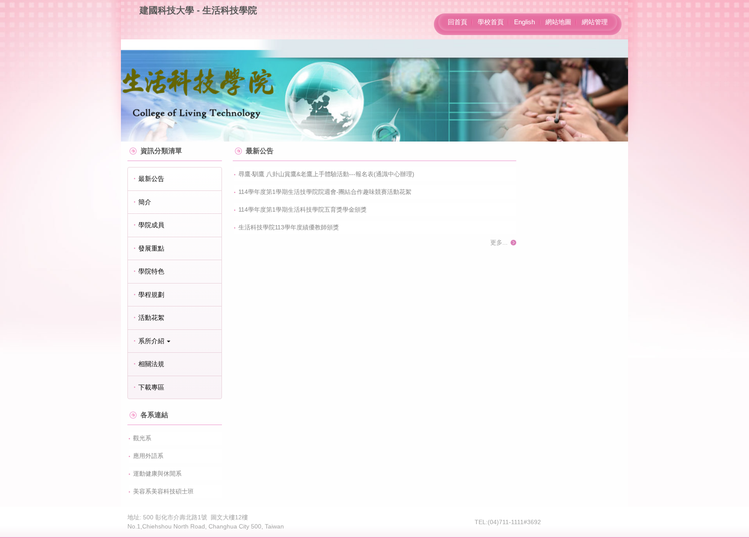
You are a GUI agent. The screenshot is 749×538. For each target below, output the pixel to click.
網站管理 (595, 22)
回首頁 (457, 22)
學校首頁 (491, 22)
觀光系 (142, 438)
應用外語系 (148, 455)
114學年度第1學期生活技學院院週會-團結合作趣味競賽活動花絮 (324, 191)
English (524, 22)
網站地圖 (558, 22)
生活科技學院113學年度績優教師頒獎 (288, 227)
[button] (174, 341)
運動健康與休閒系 (157, 473)
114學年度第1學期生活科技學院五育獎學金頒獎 (302, 209)
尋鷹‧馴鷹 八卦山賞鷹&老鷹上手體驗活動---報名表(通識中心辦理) (326, 174)
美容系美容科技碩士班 (163, 491)
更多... (499, 242)
